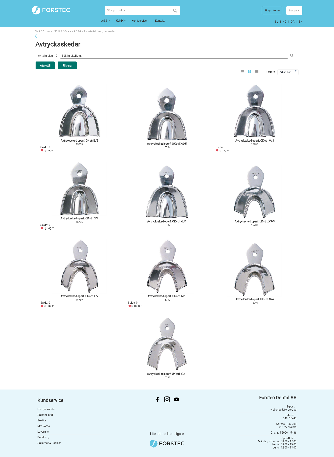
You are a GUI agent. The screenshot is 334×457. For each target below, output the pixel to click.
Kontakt (160, 20)
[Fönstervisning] (249, 72)
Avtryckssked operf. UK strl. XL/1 (167, 373)
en (300, 21)
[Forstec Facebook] (157, 399)
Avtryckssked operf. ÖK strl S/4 (79, 218)
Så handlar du (45, 414)
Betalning (43, 437)
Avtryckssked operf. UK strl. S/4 (254, 299)
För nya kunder (46, 409)
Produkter (48, 31)
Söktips (42, 420)
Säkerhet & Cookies (49, 442)
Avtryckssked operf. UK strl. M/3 (166, 296)
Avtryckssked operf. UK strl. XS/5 (255, 221)
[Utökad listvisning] (256, 72)
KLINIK (58, 31)
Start (37, 31)
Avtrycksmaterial (87, 31)
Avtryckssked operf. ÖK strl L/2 (79, 140)
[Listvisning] (242, 72)
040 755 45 (290, 418)
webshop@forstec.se (283, 409)
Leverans (43, 431)
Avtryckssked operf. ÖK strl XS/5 (167, 143)
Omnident (69, 31)
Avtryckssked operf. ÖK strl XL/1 (167, 221)
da (293, 21)
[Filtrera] (291, 56)
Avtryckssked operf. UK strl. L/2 (79, 296)
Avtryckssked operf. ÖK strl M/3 (254, 140)
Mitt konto (43, 426)
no (284, 21)
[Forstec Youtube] (176, 399)
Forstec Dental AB (278, 397)
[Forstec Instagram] (167, 399)
